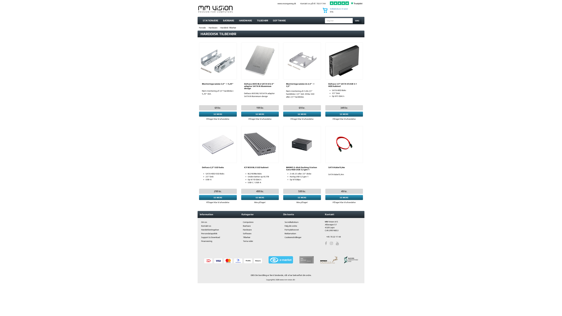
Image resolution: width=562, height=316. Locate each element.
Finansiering (206, 241)
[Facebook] (326, 243)
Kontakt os (206, 226)
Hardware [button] (245, 20)
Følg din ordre (291, 226)
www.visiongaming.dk (286, 3)
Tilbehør (262, 20)
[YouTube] (337, 243)
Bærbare (228, 20)
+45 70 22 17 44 (333, 237)
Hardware (213, 27)
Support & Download (210, 237)
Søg (357, 20)
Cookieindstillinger (293, 237)
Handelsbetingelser (210, 230)
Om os (204, 222)
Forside (202, 27)
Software (279, 20)
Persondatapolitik (209, 233)
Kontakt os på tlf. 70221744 (313, 3)
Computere (248, 222)
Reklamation (290, 233)
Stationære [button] (210, 20)
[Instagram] (331, 243)
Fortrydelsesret (292, 230)
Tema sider (248, 241)
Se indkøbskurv (291, 222)
